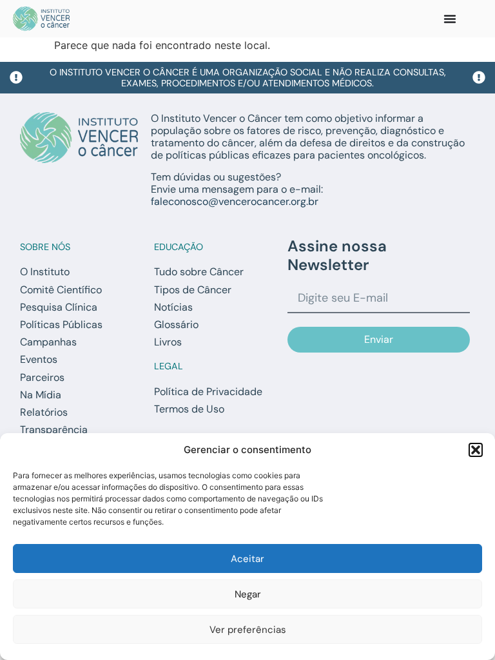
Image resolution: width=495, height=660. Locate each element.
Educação (178, 247)
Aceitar (247, 558)
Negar (248, 594)
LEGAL (168, 366)
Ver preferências (247, 629)
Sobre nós (45, 247)
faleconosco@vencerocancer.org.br (234, 201)
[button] (475, 449)
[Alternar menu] (449, 18)
